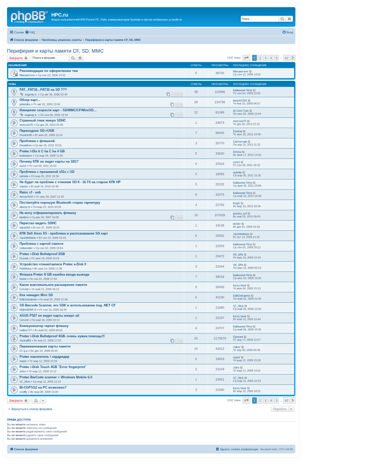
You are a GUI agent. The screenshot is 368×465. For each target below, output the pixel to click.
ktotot (23, 278)
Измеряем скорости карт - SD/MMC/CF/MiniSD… (58, 110)
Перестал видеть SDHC (38, 223)
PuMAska (25, 268)
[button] (246, 58)
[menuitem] (30, 32)
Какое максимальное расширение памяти (53, 285)
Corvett (24, 289)
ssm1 (23, 165)
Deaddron (26, 145)
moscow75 (26, 124)
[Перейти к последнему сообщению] (250, 71)
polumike (25, 104)
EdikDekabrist (28, 299)
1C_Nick (238, 305)
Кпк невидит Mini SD (36, 295)
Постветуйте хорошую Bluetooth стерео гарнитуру (60, 202)
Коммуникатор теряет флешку (44, 326)
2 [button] (260, 58)
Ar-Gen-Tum (241, 110)
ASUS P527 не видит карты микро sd (49, 315)
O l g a (24, 350)
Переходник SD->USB (37, 131)
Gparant (238, 336)
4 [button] (271, 58)
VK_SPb (238, 254)
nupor (23, 361)
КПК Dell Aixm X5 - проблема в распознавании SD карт (64, 233)
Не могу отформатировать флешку (48, 213)
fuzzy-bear (239, 285)
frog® (236, 203)
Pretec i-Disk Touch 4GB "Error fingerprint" (53, 367)
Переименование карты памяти (45, 346)
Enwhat (237, 131)
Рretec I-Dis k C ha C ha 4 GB (42, 151)
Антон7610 (26, 196)
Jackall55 (25, 340)
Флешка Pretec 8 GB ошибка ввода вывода (54, 274)
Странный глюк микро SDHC (43, 120)
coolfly (23, 391)
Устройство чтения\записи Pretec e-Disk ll (53, 264)
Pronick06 (26, 135)
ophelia (24, 176)
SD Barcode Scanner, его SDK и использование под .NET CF (68, 305)
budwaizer (26, 155)
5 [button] (276, 58)
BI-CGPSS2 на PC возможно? (43, 387)
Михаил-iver (27, 75)
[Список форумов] (29, 16)
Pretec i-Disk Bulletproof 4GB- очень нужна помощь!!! (62, 336)
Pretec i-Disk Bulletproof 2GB (42, 254)
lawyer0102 (240, 100)
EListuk (24, 258)
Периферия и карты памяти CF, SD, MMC (55, 51)
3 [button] (265, 58)
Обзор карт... (30, 100)
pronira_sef (240, 213)
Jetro (23, 371)
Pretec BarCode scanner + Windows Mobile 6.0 (56, 377)
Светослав (240, 141)
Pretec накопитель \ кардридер (44, 357)
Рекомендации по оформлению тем (49, 71)
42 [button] (286, 58)
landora (24, 217)
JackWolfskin (28, 237)
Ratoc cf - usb (30, 192)
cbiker (237, 346)
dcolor (237, 223)
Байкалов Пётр (242, 90)
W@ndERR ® (28, 309)
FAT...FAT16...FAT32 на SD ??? (43, 89)
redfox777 (26, 330)
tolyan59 (25, 227)
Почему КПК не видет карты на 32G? (49, 161)
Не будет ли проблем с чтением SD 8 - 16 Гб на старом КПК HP (70, 182)
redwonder (26, 248)
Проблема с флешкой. (38, 141)
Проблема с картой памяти (41, 244)
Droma (237, 151)
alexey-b (25, 206)
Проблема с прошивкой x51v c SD (47, 172)
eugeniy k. (31, 94)
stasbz (24, 186)
